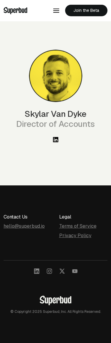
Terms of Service (77, 226)
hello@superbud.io (24, 226)
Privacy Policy (75, 235)
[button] (56, 11)
